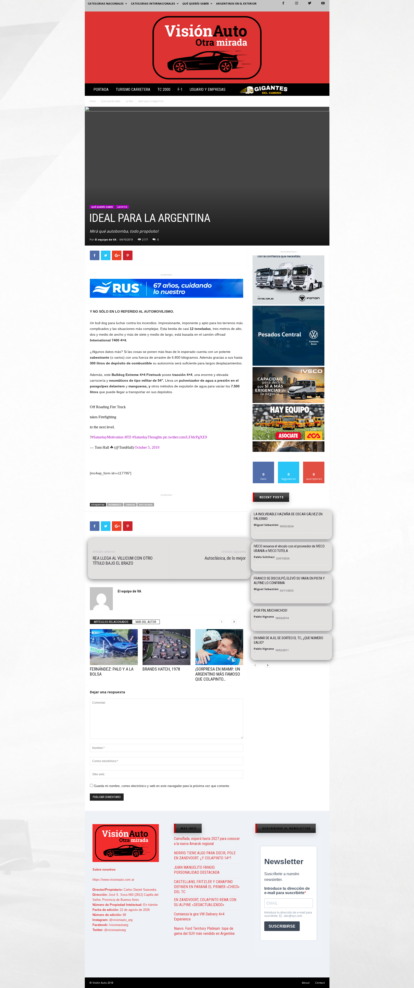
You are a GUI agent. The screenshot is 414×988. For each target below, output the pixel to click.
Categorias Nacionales (106, 3)
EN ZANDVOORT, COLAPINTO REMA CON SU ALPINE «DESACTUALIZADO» (205, 902)
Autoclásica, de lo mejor (225, 558)
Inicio (93, 101)
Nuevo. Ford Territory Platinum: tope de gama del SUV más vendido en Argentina (204, 931)
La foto (129, 101)
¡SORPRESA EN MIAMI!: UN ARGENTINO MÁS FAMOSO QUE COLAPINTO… (217, 674)
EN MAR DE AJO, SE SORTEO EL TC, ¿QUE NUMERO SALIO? (288, 640)
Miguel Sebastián (266, 524)
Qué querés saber (195, 3)
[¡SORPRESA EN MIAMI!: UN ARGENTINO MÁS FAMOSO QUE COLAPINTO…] (219, 647)
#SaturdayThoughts (147, 437)
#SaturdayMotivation (107, 437)
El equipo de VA (105, 239)
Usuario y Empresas (207, 89)
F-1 (180, 89)
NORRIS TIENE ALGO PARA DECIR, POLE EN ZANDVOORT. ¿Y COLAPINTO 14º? (205, 855)
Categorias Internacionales (153, 3)
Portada (101, 89)
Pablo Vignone (264, 616)
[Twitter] (307, 5)
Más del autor (146, 622)
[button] (322, 90)
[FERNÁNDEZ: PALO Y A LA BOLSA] (114, 647)
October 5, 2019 (147, 447)
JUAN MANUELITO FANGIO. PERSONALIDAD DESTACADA (196, 870)
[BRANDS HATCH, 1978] (166, 647)
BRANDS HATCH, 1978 (161, 669)
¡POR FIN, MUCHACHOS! (270, 610)
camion (130, 504)
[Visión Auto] (207, 47)
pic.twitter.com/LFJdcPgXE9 (185, 437)
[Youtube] (320, 5)
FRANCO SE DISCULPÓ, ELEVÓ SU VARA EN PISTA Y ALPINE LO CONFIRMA (289, 580)
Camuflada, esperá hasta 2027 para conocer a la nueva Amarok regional (207, 841)
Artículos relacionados (111, 622)
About (306, 982)
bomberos (115, 504)
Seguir (288, 463)
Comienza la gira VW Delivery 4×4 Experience (199, 916)
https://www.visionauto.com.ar (113, 879)
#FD (127, 437)
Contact (320, 982)
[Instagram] (293, 5)
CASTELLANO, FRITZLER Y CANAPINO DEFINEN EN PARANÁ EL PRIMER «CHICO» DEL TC (207, 886)
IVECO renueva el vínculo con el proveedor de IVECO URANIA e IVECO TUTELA (289, 548)
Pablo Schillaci (264, 557)
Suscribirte (314, 463)
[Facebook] (280, 5)
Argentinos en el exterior (236, 3)
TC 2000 (163, 89)
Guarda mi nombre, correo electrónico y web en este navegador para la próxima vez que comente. (162, 786)
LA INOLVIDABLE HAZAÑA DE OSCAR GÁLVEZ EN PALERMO (288, 516)
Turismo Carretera (133, 89)
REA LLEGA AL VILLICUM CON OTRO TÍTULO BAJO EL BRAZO (123, 561)
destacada (145, 504)
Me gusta (263, 463)
